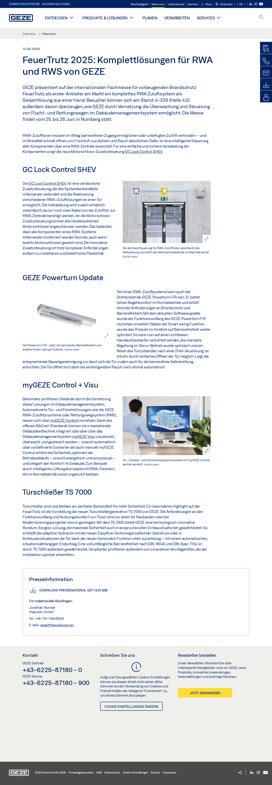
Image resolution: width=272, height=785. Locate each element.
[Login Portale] (266, 97)
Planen (149, 18)
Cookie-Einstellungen (135, 772)
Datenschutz (112, 772)
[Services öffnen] (219, 17)
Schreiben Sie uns (117, 655)
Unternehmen (176, 4)
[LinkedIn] (251, 4)
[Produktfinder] (266, 49)
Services (206, 18)
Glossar (155, 772)
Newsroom (158, 4)
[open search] (261, 17)
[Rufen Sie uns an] (266, 61)
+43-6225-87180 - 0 (52, 669)
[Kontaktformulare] (266, 73)
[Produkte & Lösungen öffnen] (131, 17)
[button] (225, 4)
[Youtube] (261, 4)
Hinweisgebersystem (81, 772)
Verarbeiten (177, 18)
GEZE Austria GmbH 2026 (50, 772)
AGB (99, 772)
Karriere (192, 4)
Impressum (169, 772)
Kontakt (30, 655)
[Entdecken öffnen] (71, 17)
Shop (208, 4)
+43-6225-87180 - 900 (56, 682)
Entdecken (56, 18)
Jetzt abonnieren (205, 693)
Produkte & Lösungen (104, 18)
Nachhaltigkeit (139, 4)
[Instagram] (256, 4)
